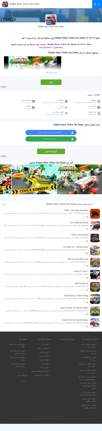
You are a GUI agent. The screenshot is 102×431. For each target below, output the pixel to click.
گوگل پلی (28, 108)
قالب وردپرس (44, 356)
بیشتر (3, 204)
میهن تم (46, 364)
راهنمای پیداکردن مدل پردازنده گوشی (17, 365)
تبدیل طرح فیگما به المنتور (40, 371)
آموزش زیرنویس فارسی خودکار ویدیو (88, 345)
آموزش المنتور (51, 151)
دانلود (51, 82)
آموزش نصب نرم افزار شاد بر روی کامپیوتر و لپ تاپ (87, 378)
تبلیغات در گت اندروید (41, 375)
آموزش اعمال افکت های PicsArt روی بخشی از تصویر (88, 386)
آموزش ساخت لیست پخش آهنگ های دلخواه (88, 393)
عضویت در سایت (43, 348)
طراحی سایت (44, 367)
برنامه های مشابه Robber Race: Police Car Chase (69, 204)
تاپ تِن (22, 381)
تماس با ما (45, 344)
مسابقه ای (46, 102)
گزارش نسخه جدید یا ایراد (55, 114)
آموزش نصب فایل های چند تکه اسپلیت (17, 352)
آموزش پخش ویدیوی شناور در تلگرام (89, 400)
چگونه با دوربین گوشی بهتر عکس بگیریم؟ (88, 406)
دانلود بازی (54, 102)
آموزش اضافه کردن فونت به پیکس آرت (87, 371)
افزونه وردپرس (44, 360)
